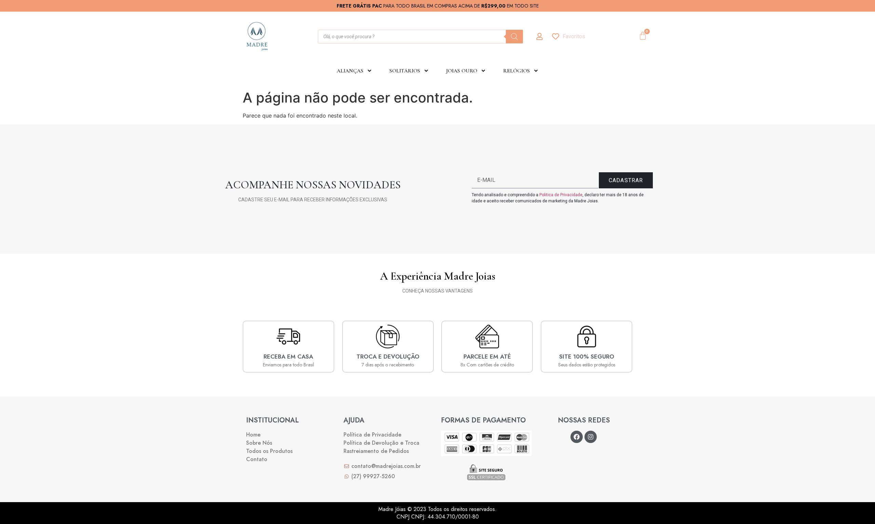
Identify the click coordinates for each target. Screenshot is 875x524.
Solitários (404, 70)
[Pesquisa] (514, 36)
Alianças (350, 70)
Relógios (516, 70)
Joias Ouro (461, 70)
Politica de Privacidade (560, 194)
